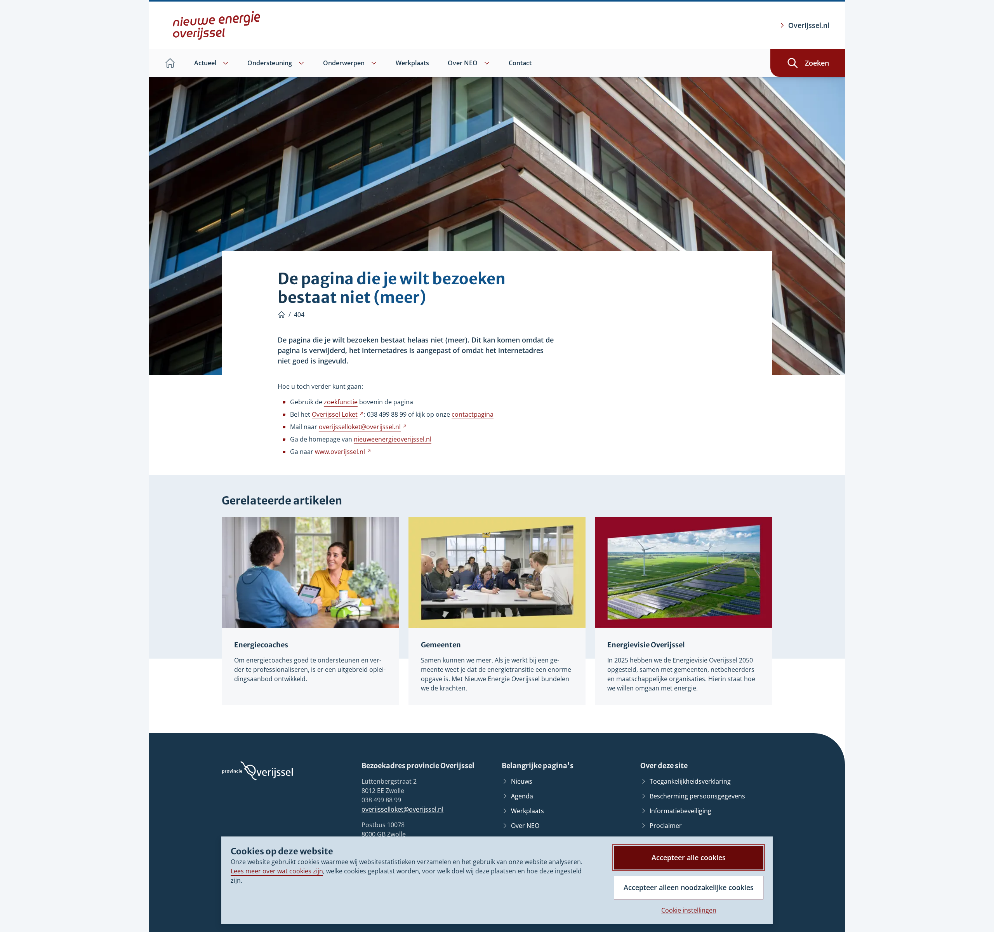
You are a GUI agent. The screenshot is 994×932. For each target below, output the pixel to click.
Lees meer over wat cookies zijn (277, 871)
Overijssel (338, 414)
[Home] (281, 314)
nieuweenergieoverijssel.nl (392, 439)
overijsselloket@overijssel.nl (402, 809)
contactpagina (473, 414)
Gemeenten (441, 644)
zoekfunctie (341, 402)
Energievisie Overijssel (646, 644)
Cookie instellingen (688, 910)
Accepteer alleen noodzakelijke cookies (689, 887)
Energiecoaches (261, 644)
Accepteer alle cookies (689, 857)
